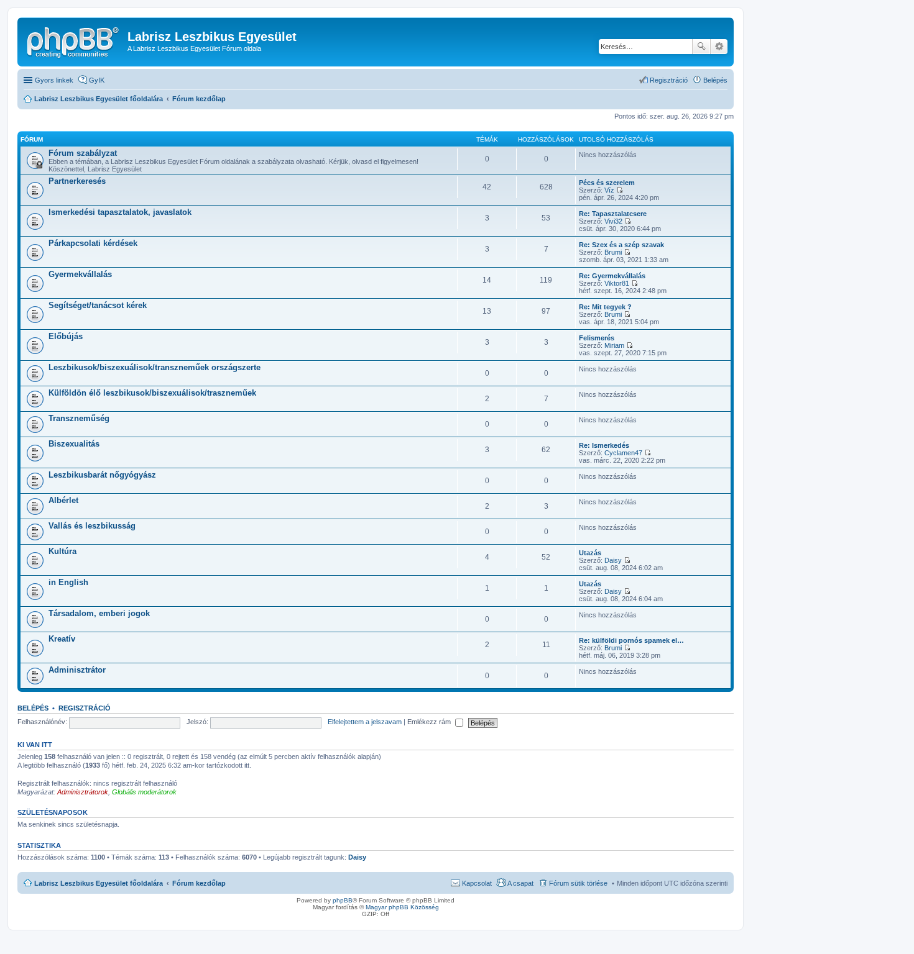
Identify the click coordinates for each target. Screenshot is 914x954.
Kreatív (61, 638)
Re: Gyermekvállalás (612, 275)
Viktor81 (616, 283)
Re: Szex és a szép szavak (621, 244)
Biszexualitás (73, 443)
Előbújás (65, 336)
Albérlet (63, 500)
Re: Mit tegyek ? (605, 307)
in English (68, 582)
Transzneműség (78, 418)
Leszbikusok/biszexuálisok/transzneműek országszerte (154, 367)
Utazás (590, 552)
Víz (609, 190)
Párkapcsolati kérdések (92, 243)
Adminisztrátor (77, 670)
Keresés (701, 46)
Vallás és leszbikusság (92, 525)
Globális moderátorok (144, 792)
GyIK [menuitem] (96, 80)
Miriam (614, 345)
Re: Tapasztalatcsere (613, 213)
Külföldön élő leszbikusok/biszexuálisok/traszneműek (152, 393)
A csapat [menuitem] (520, 883)
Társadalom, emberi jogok (99, 613)
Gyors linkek (54, 80)
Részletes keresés (719, 46)
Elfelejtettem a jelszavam (365, 721)
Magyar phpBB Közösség (402, 907)
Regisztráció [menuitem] (669, 80)
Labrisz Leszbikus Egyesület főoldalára (98, 883)
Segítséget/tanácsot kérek (97, 305)
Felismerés (596, 338)
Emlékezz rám (430, 721)
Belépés (32, 708)
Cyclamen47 (623, 453)
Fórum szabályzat (82, 153)
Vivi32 (613, 221)
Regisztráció (84, 708)
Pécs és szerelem (607, 182)
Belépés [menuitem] (715, 80)
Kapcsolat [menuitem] (477, 883)
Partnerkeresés (77, 181)
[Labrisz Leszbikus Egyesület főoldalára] (74, 40)
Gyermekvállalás (80, 274)
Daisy (613, 560)
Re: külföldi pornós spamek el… (631, 640)
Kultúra (62, 551)
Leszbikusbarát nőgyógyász (102, 474)
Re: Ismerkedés (604, 445)
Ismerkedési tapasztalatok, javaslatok (120, 212)
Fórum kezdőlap (199, 883)
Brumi (613, 252)
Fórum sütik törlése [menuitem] (578, 883)
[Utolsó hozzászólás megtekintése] (619, 190)
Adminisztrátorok (82, 792)
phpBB (343, 900)
